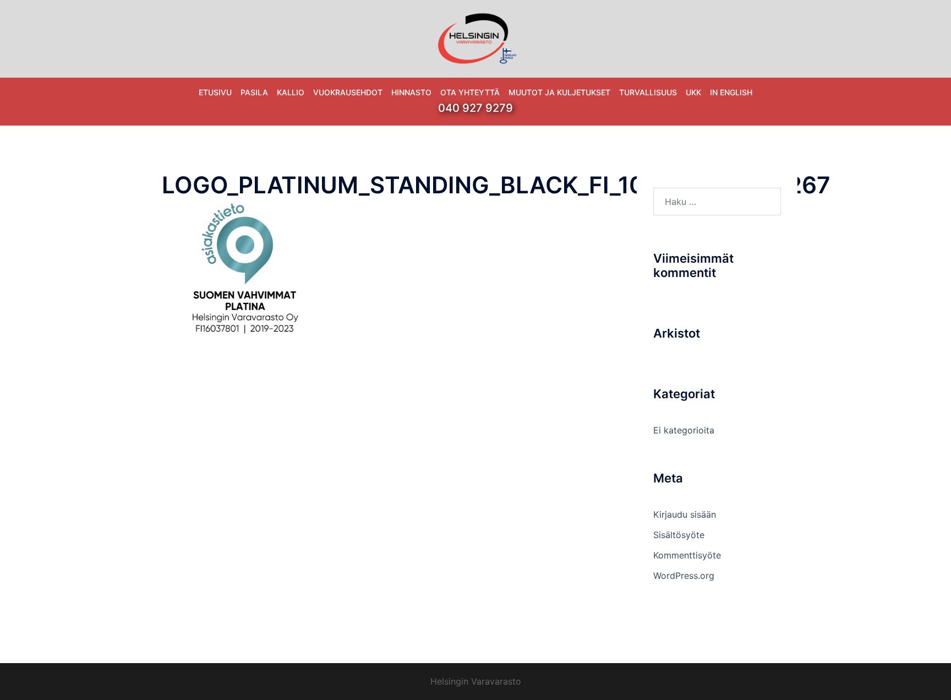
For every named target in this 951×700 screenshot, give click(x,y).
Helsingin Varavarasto (475, 681)
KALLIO (290, 92)
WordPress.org (683, 575)
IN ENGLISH (731, 92)
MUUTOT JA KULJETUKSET (559, 92)
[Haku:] (717, 201)
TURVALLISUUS (648, 92)
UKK (693, 92)
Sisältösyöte (678, 534)
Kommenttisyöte (687, 555)
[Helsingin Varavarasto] (475, 37)
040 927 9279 (475, 108)
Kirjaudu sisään (684, 514)
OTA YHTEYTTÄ (470, 92)
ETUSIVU (215, 92)
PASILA (254, 92)
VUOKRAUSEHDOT (347, 92)
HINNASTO (411, 92)
